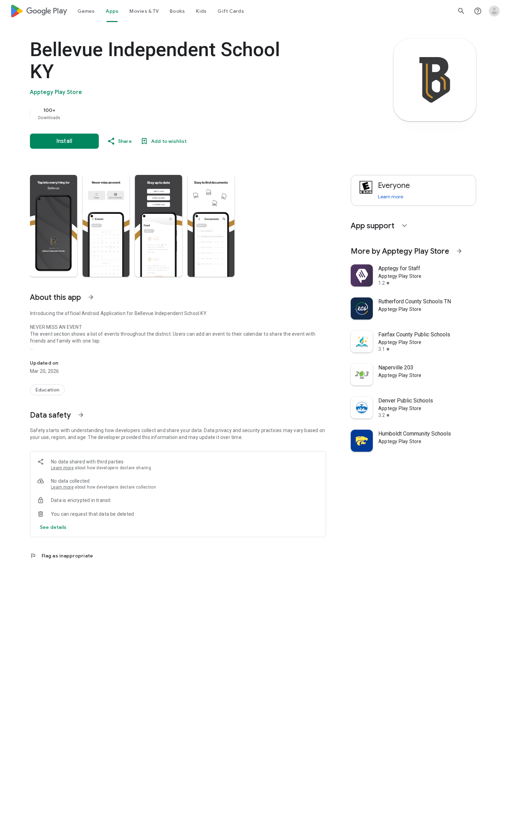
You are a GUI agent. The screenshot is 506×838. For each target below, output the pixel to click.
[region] (167, 113)
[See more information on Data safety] (81, 415)
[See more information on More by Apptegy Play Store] (459, 251)
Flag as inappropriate (61, 556)
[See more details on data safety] (53, 527)
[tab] (86, 11)
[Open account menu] (494, 11)
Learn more (62, 467)
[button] (53, 226)
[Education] (47, 390)
